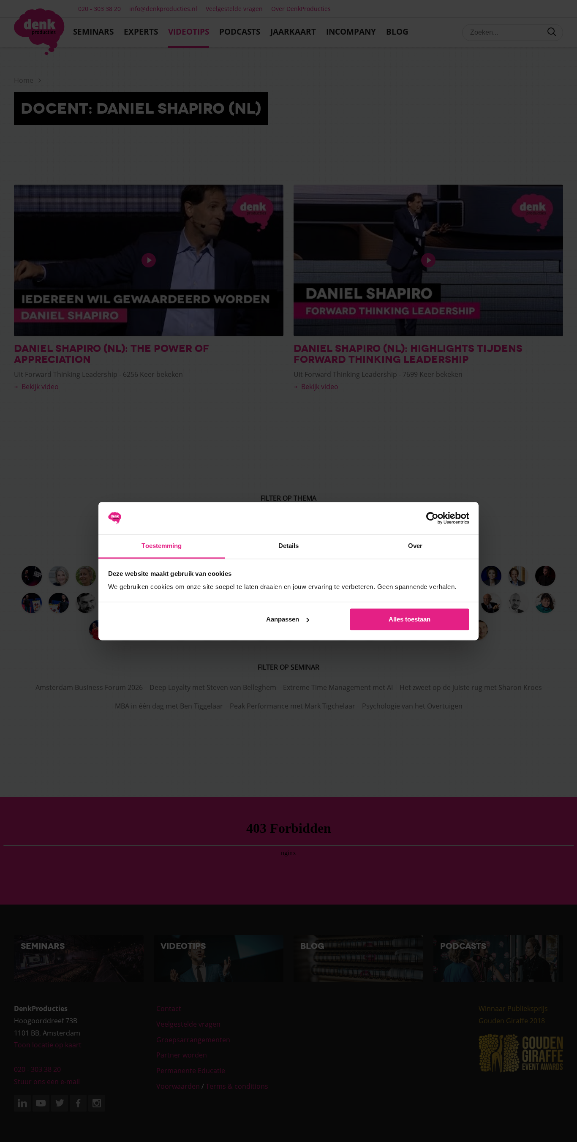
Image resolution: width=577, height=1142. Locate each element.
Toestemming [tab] (162, 546)
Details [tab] (288, 546)
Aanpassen (282, 619)
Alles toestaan (409, 619)
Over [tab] (415, 546)
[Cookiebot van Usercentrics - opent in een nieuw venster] (432, 518)
